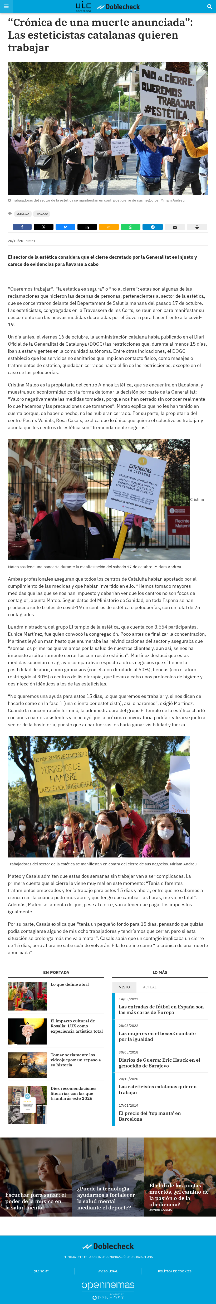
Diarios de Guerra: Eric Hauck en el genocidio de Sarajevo (159, 1063)
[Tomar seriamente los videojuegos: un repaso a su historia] (27, 1065)
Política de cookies (175, 1271)
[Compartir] (22, 227)
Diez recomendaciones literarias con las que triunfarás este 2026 (73, 1093)
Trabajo (41, 213)
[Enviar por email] (175, 227)
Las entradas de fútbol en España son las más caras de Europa (161, 1010)
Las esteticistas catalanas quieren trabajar (158, 1089)
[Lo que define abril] (27, 996)
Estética (23, 213)
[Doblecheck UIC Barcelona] (86, 6)
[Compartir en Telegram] (153, 227)
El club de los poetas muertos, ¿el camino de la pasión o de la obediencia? (179, 1195)
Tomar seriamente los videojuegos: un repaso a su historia (76, 1059)
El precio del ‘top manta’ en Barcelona (150, 1116)
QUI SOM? (41, 1271)
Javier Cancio (161, 1210)
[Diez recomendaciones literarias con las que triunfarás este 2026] (27, 1105)
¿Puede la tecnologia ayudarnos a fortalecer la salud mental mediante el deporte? (106, 1198)
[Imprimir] (197, 227)
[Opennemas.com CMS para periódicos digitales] (108, 1291)
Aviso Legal (108, 1271)
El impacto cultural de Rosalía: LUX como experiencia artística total (77, 1025)
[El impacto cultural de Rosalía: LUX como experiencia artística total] (27, 1031)
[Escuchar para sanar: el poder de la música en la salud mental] (36, 1177)
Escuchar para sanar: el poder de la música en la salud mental (35, 1201)
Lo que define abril (70, 984)
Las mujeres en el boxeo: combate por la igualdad (157, 1036)
